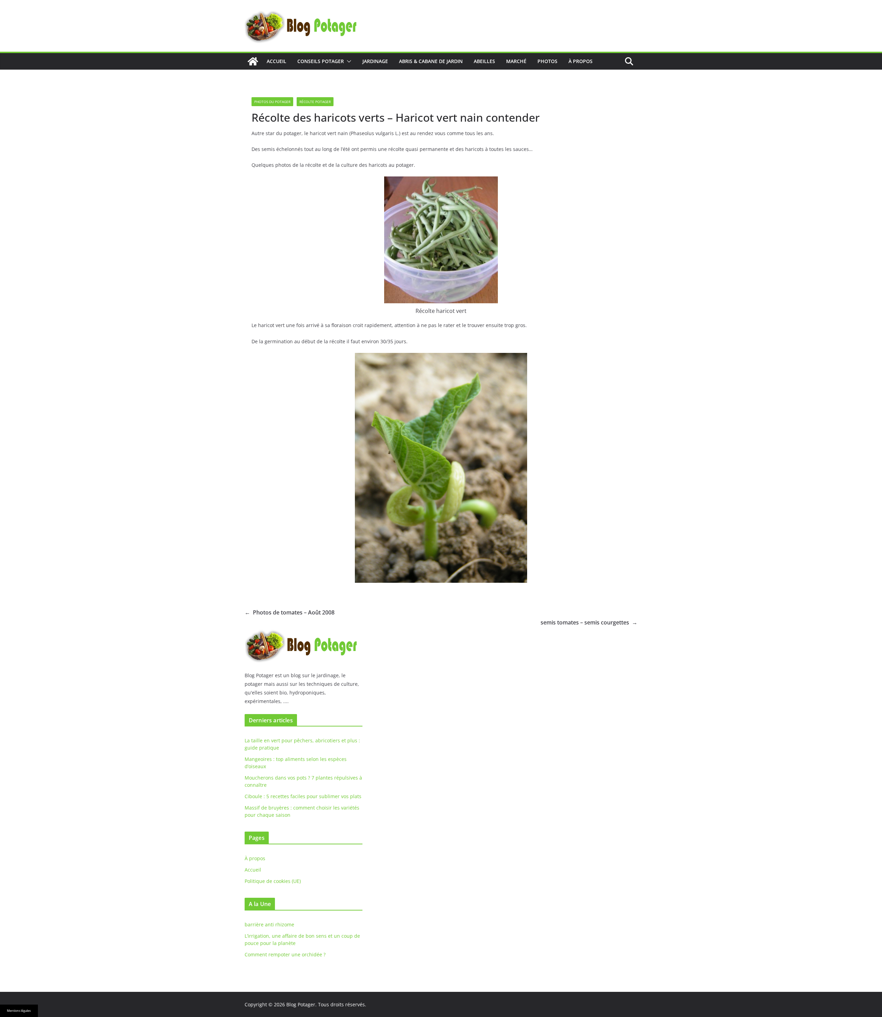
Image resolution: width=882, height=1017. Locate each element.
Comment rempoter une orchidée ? (285, 954)
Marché (516, 61)
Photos (547, 61)
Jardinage (375, 61)
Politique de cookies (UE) (273, 881)
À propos (580, 61)
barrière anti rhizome (269, 924)
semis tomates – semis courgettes (589, 622)
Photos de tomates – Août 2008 (290, 612)
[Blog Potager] (253, 61)
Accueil (276, 61)
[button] (347, 61)
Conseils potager (320, 61)
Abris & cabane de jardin (431, 61)
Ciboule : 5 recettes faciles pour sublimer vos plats (303, 796)
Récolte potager (315, 101)
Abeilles (484, 61)
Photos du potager (272, 101)
